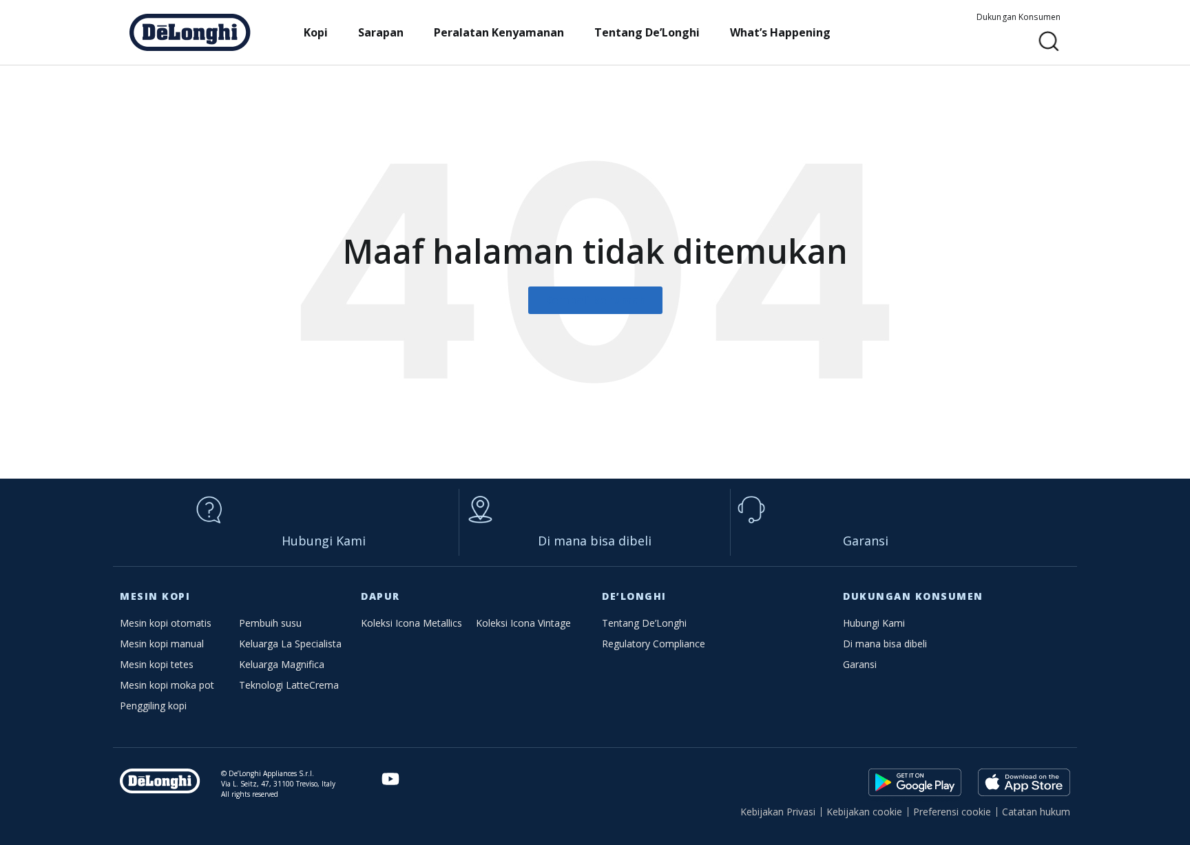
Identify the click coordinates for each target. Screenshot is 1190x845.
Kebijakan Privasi (777, 811)
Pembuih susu (270, 622)
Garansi (865, 540)
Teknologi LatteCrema (289, 684)
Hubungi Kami (324, 540)
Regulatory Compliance (653, 643)
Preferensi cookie (952, 811)
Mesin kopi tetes (157, 664)
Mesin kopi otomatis (165, 622)
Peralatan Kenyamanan (499, 32)
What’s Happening (780, 32)
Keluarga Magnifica (281, 664)
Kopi (316, 32)
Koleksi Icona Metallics (411, 622)
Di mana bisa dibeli (594, 540)
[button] (1049, 41)
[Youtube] (390, 779)
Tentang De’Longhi (647, 32)
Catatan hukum (1036, 811)
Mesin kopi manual (162, 643)
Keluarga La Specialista (290, 643)
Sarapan (381, 32)
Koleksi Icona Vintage (523, 622)
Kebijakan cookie (864, 811)
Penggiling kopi (153, 705)
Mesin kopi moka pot (167, 684)
